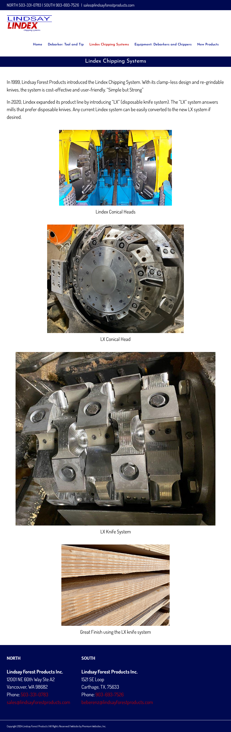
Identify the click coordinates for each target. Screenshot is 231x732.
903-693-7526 (67, 4)
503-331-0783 (30, 4)
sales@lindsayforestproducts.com (108, 4)
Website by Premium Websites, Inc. (88, 726)
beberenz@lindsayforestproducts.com (117, 702)
